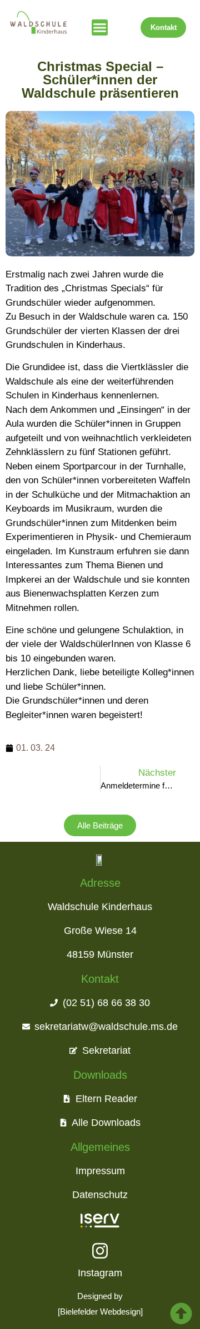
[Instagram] (100, 1251)
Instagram (100, 1273)
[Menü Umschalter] (100, 27)
